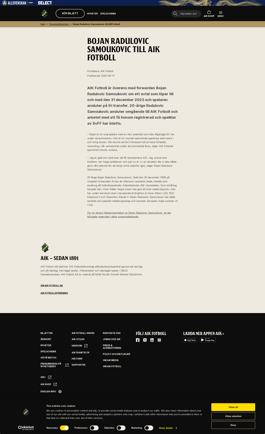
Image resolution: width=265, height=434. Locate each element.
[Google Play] (207, 340)
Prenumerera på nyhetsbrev (50, 365)
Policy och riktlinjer (116, 354)
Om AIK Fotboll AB (51, 285)
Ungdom (77, 345)
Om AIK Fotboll (112, 366)
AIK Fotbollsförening (54, 293)
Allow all (233, 407)
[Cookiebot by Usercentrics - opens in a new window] (26, 428)
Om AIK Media (111, 360)
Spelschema (108, 13)
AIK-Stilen (78, 339)
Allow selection (233, 416)
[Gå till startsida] (44, 13)
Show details (166, 428)
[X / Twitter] (145, 340)
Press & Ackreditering (112, 346)
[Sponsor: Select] (45, 3)
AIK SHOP (209, 16)
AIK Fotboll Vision (83, 333)
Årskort (45, 339)
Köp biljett (70, 13)
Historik (77, 359)
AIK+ (43, 377)
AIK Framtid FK (80, 352)
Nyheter (92, 13)
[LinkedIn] (152, 340)
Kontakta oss (112, 333)
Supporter (78, 365)
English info (48, 391)
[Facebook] (138, 340)
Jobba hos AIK (111, 339)
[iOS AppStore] (190, 340)
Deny (233, 425)
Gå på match (48, 357)
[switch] (94, 427)
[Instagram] (159, 340)
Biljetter (46, 333)
